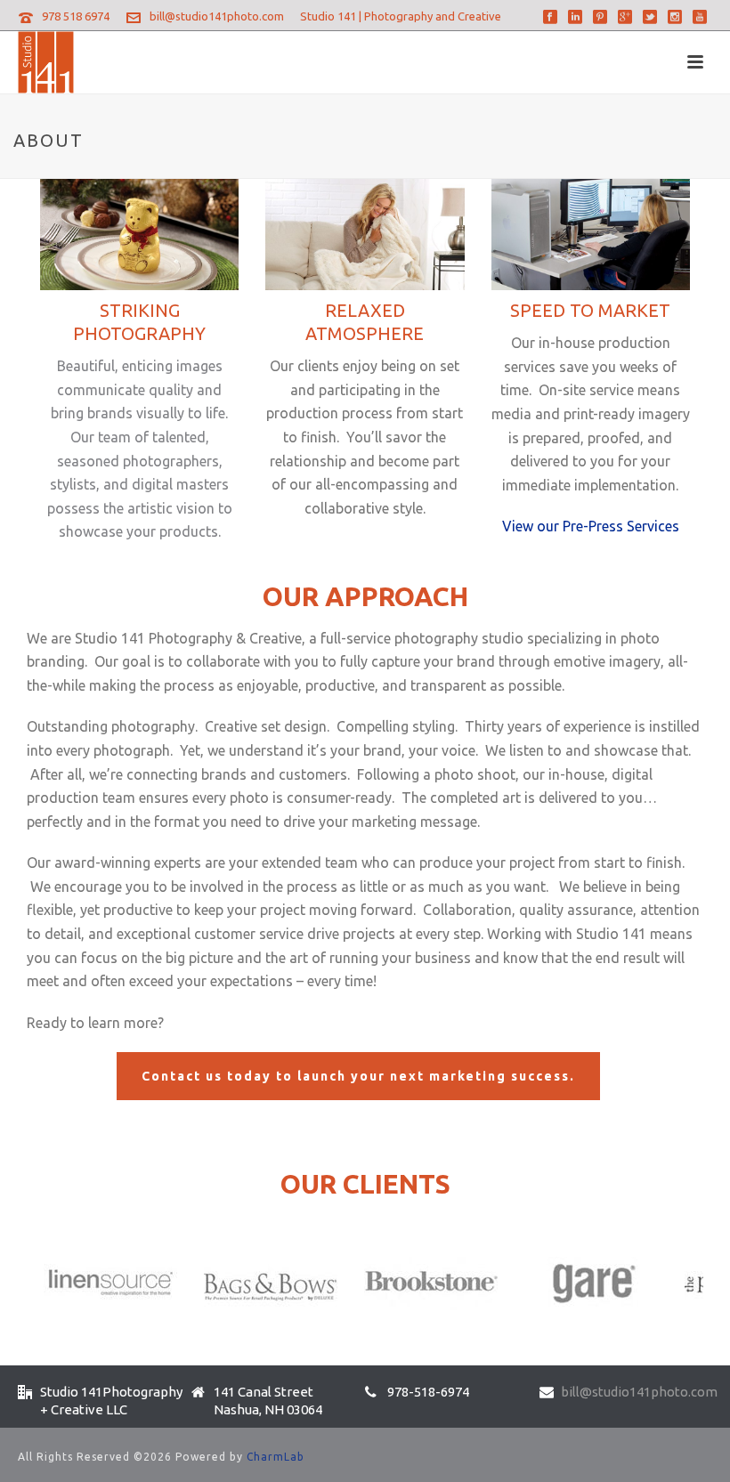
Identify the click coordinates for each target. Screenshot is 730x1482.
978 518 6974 (76, 16)
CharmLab (275, 1456)
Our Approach (365, 596)
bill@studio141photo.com (217, 16)
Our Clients (365, 1184)
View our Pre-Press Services (590, 526)
